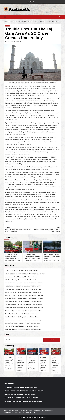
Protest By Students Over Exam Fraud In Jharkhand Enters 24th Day (24, 307)
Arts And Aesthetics (47, 410)
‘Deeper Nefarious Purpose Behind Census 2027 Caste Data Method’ (24, 283)
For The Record (27, 412)
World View (29, 410)
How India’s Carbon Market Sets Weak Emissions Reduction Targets (23, 320)
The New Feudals (8, 412)
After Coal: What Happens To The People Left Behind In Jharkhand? (24, 298)
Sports (34, 412)
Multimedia (18, 412)
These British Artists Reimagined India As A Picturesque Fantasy (23, 323)
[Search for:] (24, 340)
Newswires (37, 410)
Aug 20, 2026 (43, 370)
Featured (7, 25)
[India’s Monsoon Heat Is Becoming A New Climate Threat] (52, 247)
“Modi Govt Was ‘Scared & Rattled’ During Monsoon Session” (22, 326)
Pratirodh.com (41, 417)
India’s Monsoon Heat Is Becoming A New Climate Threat (52, 256)
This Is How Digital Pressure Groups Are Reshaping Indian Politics (23, 310)
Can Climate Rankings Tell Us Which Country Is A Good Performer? (23, 304)
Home (5, 410)
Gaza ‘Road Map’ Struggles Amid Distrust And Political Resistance (23, 329)
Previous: (18, 229)
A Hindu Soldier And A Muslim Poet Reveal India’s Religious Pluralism (24, 295)
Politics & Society (14, 250)
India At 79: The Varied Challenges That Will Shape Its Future (22, 317)
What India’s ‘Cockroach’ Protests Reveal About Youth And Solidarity (24, 301)
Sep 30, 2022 (18, 41)
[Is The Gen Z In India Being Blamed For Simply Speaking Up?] (13, 247)
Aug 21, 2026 (17, 260)
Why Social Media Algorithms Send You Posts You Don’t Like (21, 280)
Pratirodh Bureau (10, 41)
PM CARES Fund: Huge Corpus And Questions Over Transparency (23, 289)
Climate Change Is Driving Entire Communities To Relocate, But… (23, 292)
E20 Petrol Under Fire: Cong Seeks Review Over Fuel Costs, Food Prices (32, 256)
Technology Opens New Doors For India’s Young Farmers (20, 313)
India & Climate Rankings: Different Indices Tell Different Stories (23, 286)
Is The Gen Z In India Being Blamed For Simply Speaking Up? (12, 256)
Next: (47, 229)
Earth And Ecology (48, 250)
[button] (5, 17)
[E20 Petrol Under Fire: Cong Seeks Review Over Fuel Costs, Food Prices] (32, 247)
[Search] (60, 16)
